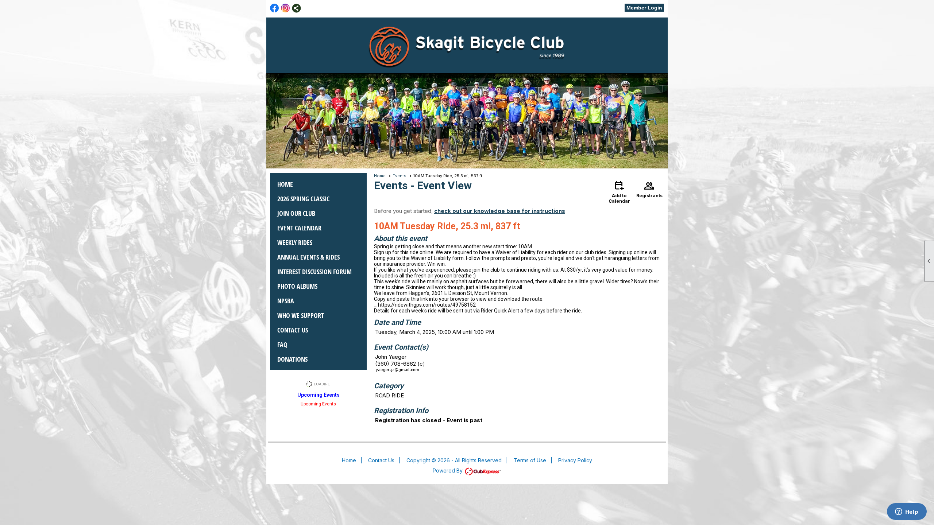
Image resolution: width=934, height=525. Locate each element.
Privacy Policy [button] (575, 460)
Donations (292, 359)
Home (285, 184)
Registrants (649, 188)
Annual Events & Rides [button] (308, 257)
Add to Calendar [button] (619, 191)
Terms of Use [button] (530, 460)
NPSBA (285, 300)
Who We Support (300, 315)
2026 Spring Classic (303, 198)
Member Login (644, 8)
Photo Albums (297, 286)
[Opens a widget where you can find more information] (907, 512)
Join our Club (296, 213)
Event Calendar (299, 227)
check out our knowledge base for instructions (499, 210)
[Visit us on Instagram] (285, 8)
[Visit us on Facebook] (274, 8)
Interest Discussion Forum (314, 271)
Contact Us (292, 330)
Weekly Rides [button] (294, 242)
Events (399, 175)
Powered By (448, 470)
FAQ (282, 344)
